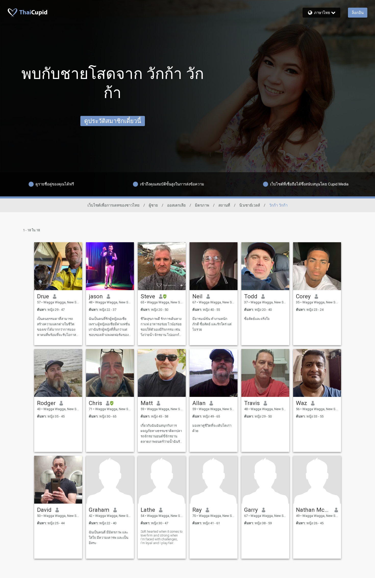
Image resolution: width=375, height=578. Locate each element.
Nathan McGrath (313, 509)
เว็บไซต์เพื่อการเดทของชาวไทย (114, 205)
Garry (251, 509)
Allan (199, 403)
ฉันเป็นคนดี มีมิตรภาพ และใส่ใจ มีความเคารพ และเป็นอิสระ (108, 537)
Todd (250, 296)
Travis (252, 403)
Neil (197, 296)
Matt (147, 403)
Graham (99, 509)
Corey (303, 296)
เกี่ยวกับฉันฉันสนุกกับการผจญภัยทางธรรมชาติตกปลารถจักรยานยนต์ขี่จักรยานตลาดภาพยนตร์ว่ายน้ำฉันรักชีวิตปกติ (161, 434)
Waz (301, 403)
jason (96, 296)
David (44, 509)
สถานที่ (224, 205)
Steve (148, 296)
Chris (95, 403)
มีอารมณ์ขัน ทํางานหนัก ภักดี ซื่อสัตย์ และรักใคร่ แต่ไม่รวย (212, 324)
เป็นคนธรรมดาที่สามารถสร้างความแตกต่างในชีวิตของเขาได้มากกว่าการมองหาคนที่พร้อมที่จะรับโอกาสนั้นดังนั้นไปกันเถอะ (56, 327)
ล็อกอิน (358, 12)
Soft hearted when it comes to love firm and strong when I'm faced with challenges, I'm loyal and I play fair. (161, 537)
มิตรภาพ (202, 205)
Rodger (46, 403)
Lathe (148, 509)
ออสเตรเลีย (176, 205)
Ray (197, 509)
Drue (43, 296)
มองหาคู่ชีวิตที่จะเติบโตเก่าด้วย (211, 428)
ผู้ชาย (153, 205)
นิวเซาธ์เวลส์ (249, 205)
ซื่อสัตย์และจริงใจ (257, 319)
